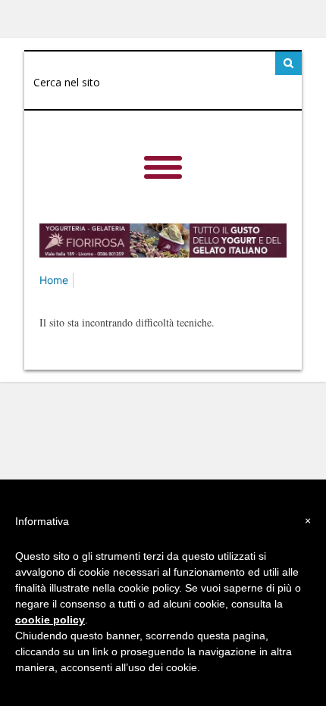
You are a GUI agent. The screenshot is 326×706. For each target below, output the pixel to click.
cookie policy (50, 620)
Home (53, 279)
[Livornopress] (182, 152)
